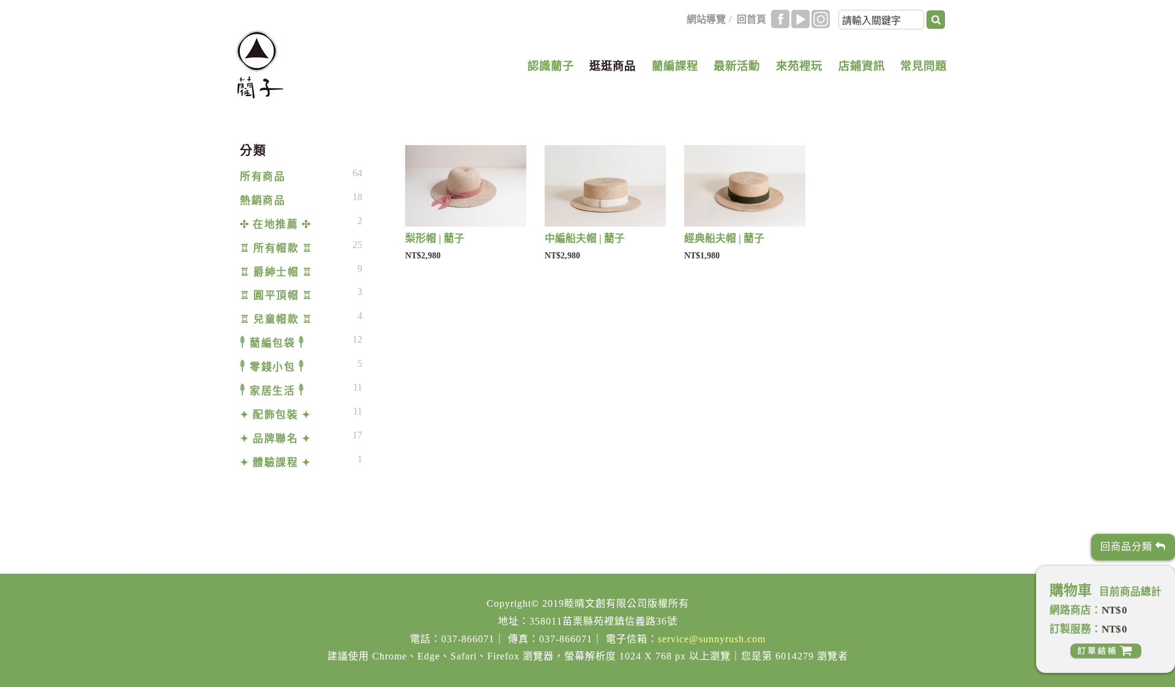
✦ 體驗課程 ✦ (275, 462)
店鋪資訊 (861, 66)
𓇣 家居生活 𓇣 (272, 391)
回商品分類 (1127, 546)
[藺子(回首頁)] (259, 65)
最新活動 (737, 66)
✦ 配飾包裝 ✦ (275, 415)
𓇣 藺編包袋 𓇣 (272, 343)
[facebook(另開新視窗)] (780, 19)
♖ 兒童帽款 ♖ (276, 319)
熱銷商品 (262, 200)
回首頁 (751, 19)
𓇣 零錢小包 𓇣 (272, 367)
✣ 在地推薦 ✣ (275, 224)
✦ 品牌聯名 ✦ (275, 439)
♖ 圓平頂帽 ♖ (276, 295)
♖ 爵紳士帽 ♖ (276, 272)
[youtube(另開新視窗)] (800, 19)
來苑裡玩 (799, 66)
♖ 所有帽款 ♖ (276, 248)
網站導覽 (706, 19)
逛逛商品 (612, 66)
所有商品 (262, 176)
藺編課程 (675, 66)
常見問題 (923, 66)
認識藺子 (551, 66)
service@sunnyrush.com (712, 639)
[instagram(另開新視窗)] (820, 19)
